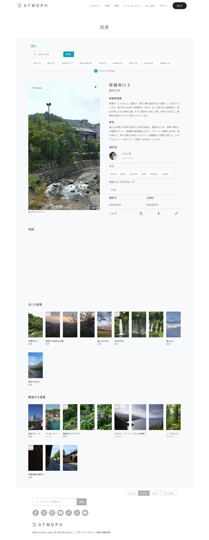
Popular (67, 63)
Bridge (165, 63)
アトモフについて (132, 5)
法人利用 (150, 5)
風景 (107, 5)
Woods (154, 174)
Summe (133, 174)
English (132, 493)
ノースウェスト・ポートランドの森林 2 (173, 433)
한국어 (155, 493)
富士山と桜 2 (103, 341)
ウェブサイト (128, 158)
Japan (165, 174)
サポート (163, 5)
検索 (68, 54)
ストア (180, 5)
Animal (149, 63)
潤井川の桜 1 (34, 381)
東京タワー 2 (34, 433)
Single (113, 189)
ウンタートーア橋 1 (52, 433)
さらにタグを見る (107, 70)
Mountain (86, 63)
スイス (48, 436)
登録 (81, 502)
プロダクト (95, 5)
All (37, 63)
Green (113, 174)
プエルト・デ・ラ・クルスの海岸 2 (130, 433)
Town (144, 174)
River (133, 63)
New (51, 63)
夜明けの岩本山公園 (54, 341)
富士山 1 (170, 341)
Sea (102, 63)
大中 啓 (126, 154)
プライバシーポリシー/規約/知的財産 (93, 532)
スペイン (118, 436)
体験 (116, 5)
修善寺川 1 (33, 341)
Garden (118, 63)
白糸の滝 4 (119, 341)
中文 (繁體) (168, 493)
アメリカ (170, 436)
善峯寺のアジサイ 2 (71, 433)
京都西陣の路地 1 (36, 474)
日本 (117, 90)
